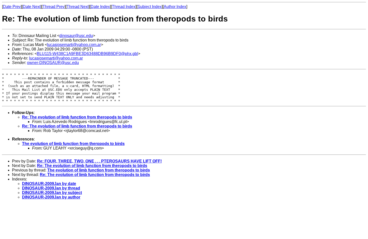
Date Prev (12, 6)
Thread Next (78, 6)
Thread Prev (54, 6)
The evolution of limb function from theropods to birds (73, 144)
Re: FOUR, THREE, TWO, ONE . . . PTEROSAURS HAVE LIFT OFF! (99, 161)
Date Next (32, 6)
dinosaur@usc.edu (76, 36)
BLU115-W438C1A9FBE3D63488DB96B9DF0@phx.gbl (87, 54)
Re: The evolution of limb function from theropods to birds (77, 117)
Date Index (100, 6)
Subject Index (149, 6)
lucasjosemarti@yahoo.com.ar (74, 44)
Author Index (175, 6)
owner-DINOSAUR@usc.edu (53, 62)
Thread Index (123, 6)
